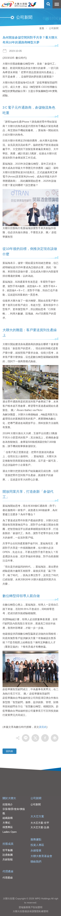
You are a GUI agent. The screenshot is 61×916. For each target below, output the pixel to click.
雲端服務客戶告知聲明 (30, 907)
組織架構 (8, 817)
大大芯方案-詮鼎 (39, 827)
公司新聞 (35, 798)
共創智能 (8, 859)
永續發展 (35, 850)
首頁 (41, 28)
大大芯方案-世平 (39, 822)
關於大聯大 (9, 798)
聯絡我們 (35, 861)
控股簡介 (8, 804)
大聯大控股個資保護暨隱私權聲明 (30, 911)
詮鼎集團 (8, 854)
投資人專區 (37, 845)
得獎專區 (8, 827)
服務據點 (35, 839)
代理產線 (8, 871)
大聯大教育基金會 (41, 856)
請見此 (43, 726)
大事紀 (6, 822)
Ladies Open (10, 831)
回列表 (9, 751)
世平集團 (8, 850)
